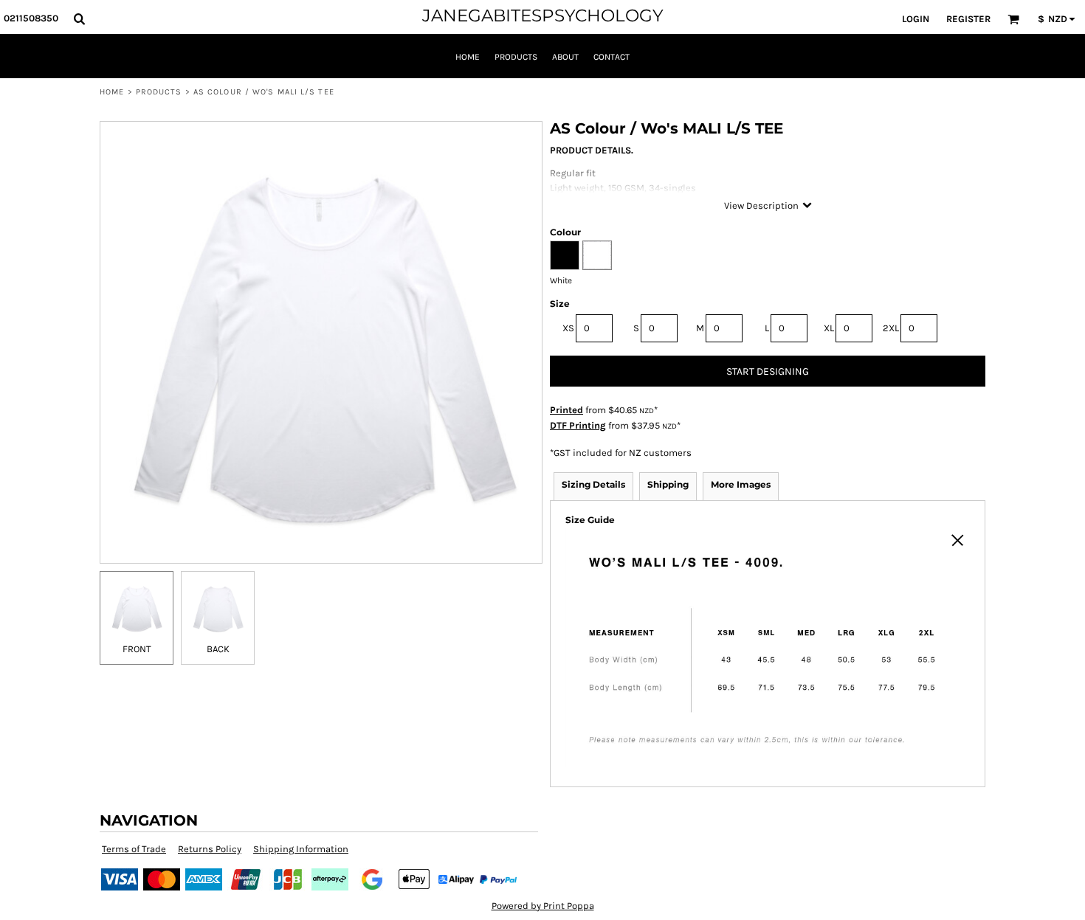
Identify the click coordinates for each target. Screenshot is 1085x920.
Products (159, 92)
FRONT (137, 648)
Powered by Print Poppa (543, 905)
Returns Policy (209, 848)
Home (112, 92)
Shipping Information (300, 848)
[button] (79, 18)
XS (568, 327)
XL (829, 327)
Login (915, 18)
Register (968, 18)
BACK (218, 648)
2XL (891, 327)
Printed (566, 409)
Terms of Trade (134, 848)
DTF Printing (578, 425)
